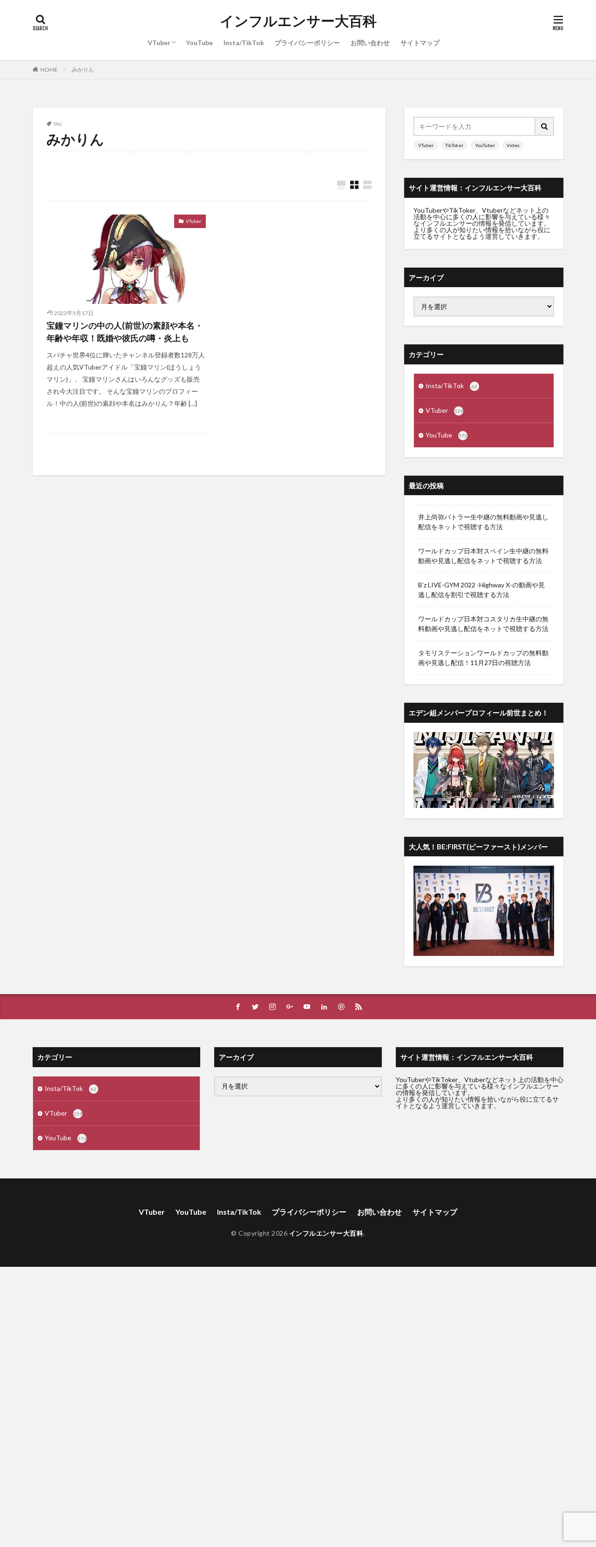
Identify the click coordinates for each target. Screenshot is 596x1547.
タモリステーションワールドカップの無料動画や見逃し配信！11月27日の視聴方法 (483, 657)
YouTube (199, 43)
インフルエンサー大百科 (298, 21)
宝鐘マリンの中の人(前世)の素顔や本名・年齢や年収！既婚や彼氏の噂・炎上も (125, 331)
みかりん (83, 69)
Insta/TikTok (244, 43)
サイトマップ (420, 43)
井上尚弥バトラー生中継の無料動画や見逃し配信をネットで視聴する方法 (483, 522)
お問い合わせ (370, 43)
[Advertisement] (279, 1406)
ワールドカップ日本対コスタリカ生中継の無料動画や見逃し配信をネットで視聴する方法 (483, 623)
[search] (544, 126)
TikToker (454, 145)
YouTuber (485, 145)
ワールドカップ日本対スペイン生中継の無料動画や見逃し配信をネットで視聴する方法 (483, 556)
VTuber (159, 43)
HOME (49, 69)
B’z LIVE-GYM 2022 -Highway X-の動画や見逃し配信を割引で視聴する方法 (481, 590)
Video (513, 145)
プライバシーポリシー (307, 43)
